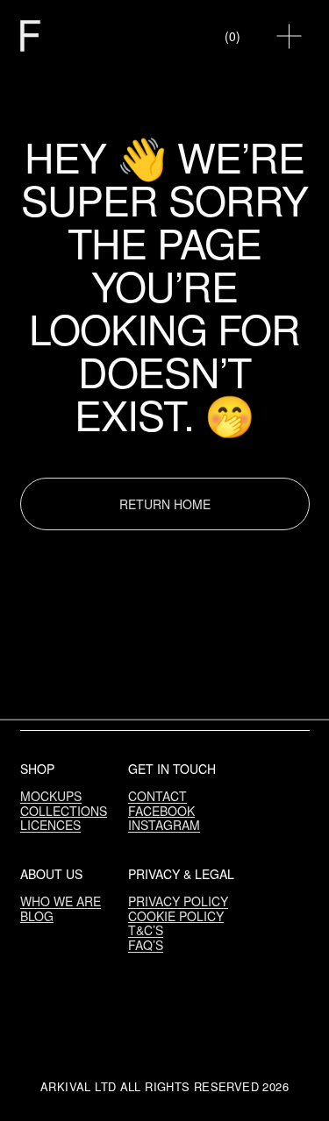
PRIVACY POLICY (178, 901)
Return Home (165, 504)
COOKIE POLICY (176, 916)
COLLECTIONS (63, 811)
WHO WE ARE (60, 901)
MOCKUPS (51, 796)
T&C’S (145, 930)
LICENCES (50, 825)
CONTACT (157, 796)
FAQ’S (145, 945)
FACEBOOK (161, 811)
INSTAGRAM (164, 825)
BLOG (37, 916)
